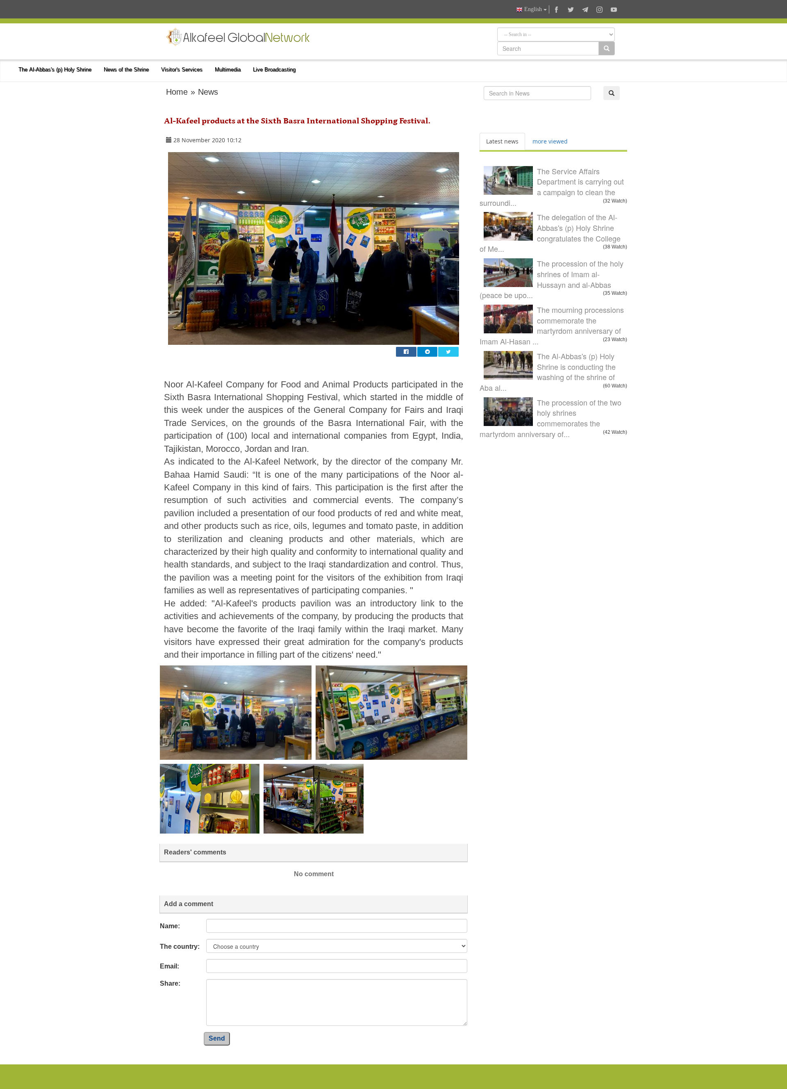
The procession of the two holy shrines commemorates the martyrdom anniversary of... (550, 418)
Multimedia (228, 69)
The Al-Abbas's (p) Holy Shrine (54, 69)
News (208, 92)
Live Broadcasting (274, 69)
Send (217, 1038)
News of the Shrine (126, 69)
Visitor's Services (181, 69)
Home (177, 92)
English (533, 9)
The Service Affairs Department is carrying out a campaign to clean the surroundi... (552, 187)
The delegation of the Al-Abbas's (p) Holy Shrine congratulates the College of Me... (550, 233)
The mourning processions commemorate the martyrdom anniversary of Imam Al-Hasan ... (552, 325)
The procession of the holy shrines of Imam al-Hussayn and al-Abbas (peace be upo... (551, 279)
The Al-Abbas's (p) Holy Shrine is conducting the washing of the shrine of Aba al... (548, 372)
